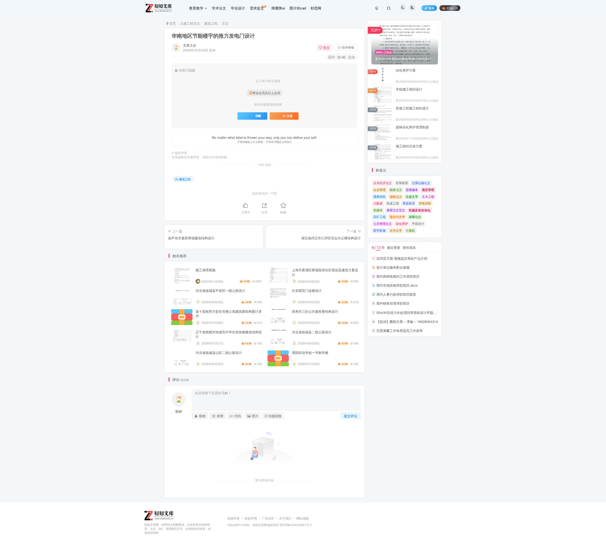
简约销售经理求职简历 (393, 303)
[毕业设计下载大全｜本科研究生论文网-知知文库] (159, 515)
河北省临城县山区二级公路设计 (219, 352)
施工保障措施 (205, 269)
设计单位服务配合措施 (393, 267)
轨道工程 (393, 203)
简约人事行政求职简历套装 (396, 294)
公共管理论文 (382, 223)
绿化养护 (402, 223)
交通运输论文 (421, 183)
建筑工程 (211, 23)
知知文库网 (259, 525)
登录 (258, 116)
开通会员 (452, 8)
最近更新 (393, 247)
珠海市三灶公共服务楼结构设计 (315, 311)
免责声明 (251, 518)
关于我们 (285, 518)
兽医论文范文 (396, 210)
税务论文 (396, 189)
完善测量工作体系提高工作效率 (399, 330)
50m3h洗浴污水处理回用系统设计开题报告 (408, 312)
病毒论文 (415, 216)
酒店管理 (428, 189)
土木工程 (428, 196)
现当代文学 (397, 216)
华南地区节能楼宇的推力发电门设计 (213, 35)
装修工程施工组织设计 (412, 108)
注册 (289, 116)
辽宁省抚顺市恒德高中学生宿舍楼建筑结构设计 (229, 334)
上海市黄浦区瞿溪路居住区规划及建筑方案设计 (325, 272)
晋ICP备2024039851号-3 (296, 525)
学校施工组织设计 (409, 89)
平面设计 (418, 223)
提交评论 (350, 415)
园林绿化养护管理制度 (412, 127)
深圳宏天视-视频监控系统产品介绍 (401, 258)
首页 (172, 23)
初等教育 (402, 183)
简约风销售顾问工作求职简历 (397, 276)
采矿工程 (379, 216)
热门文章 (378, 247)
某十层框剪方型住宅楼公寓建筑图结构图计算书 (229, 313)
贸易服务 (412, 189)
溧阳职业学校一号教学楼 (310, 352)
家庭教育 (409, 203)
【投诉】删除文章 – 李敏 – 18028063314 (407, 321)
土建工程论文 (190, 23)
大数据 (378, 203)
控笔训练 (425, 203)
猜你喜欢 (409, 247)
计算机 (410, 230)
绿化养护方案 (406, 70)
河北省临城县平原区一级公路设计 (220, 290)
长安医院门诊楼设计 (307, 290)
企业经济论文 (382, 183)
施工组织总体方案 (409, 146)
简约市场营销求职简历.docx (397, 285)
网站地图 (302, 518)
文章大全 (189, 45)
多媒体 (378, 210)
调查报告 (379, 196)
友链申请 (233, 518)
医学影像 (379, 230)
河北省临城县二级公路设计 (312, 332)
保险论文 (396, 196)
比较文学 (412, 196)
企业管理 (379, 189)
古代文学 (396, 230)
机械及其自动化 (419, 210)
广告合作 (268, 518)
